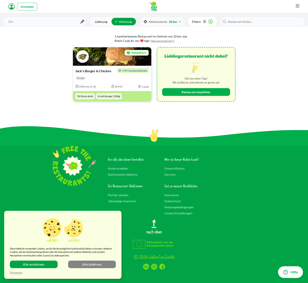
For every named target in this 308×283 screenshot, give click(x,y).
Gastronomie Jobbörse (122, 174)
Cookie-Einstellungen (178, 213)
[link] (112, 74)
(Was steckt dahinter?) (162, 40)
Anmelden (27, 6)
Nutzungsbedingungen (179, 207)
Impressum (171, 195)
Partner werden (118, 195)
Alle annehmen (33, 264)
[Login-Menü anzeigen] (11, 6)
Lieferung (101, 21)
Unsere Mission (174, 168)
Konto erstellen (118, 168)
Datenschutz (172, 201)
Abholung (125, 21)
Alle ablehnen (92, 264)
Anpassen (16, 272)
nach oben (154, 231)
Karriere (170, 174)
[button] (162, 22)
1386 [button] (134, 70)
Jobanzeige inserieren (122, 201)
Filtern (201, 21)
